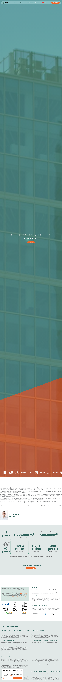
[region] (12, 674)
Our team (37, 2)
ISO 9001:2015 (6, 596)
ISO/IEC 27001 (23, 596)
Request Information (29, 2)
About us (22, 2)
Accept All (17, 677)
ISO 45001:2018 (17, 596)
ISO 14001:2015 (11, 596)
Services (15, 2)
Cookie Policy (9, 675)
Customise (8, 677)
